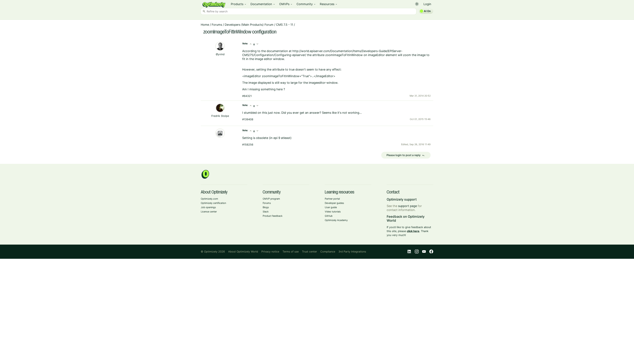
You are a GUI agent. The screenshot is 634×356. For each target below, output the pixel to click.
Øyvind (220, 54)
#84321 (247, 96)
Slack (266, 211)
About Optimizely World (243, 251)
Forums (217, 24)
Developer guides (334, 203)
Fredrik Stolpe (220, 116)
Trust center (309, 251)
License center (209, 211)
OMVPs (286, 4)
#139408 (247, 119)
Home (205, 24)
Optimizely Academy (336, 220)
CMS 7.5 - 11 (284, 24)
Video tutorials (333, 211)
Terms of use (290, 251)
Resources (328, 4)
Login (427, 4)
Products (239, 4)
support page (407, 206)
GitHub (329, 215)
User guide (331, 207)
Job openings (208, 207)
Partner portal (332, 198)
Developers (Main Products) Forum (249, 24)
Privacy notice (270, 251)
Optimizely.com (209, 198)
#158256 (247, 144)
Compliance (327, 251)
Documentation (262, 4)
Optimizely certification (213, 203)
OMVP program (271, 198)
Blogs (266, 207)
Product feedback (272, 215)
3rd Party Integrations (352, 251)
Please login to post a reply (405, 155)
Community (306, 4)
